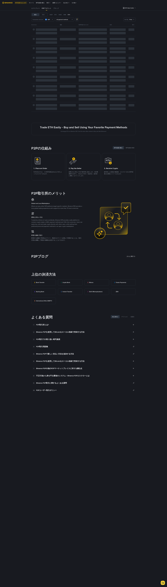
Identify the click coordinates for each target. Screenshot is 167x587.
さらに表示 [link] (130, 256)
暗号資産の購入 (40, 3)
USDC (60, 14)
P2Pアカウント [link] (46, 8)
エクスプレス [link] (35, 8)
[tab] (35, 8)
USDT (51, 14)
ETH (69, 14)
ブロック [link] (56, 8)
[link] (43, 282)
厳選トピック (56, 3)
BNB (65, 14)
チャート (31, 3)
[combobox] (49, 19)
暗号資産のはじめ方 (20, 3)
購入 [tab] (35, 14)
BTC (55, 14)
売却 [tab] (43, 14)
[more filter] (77, 19)
